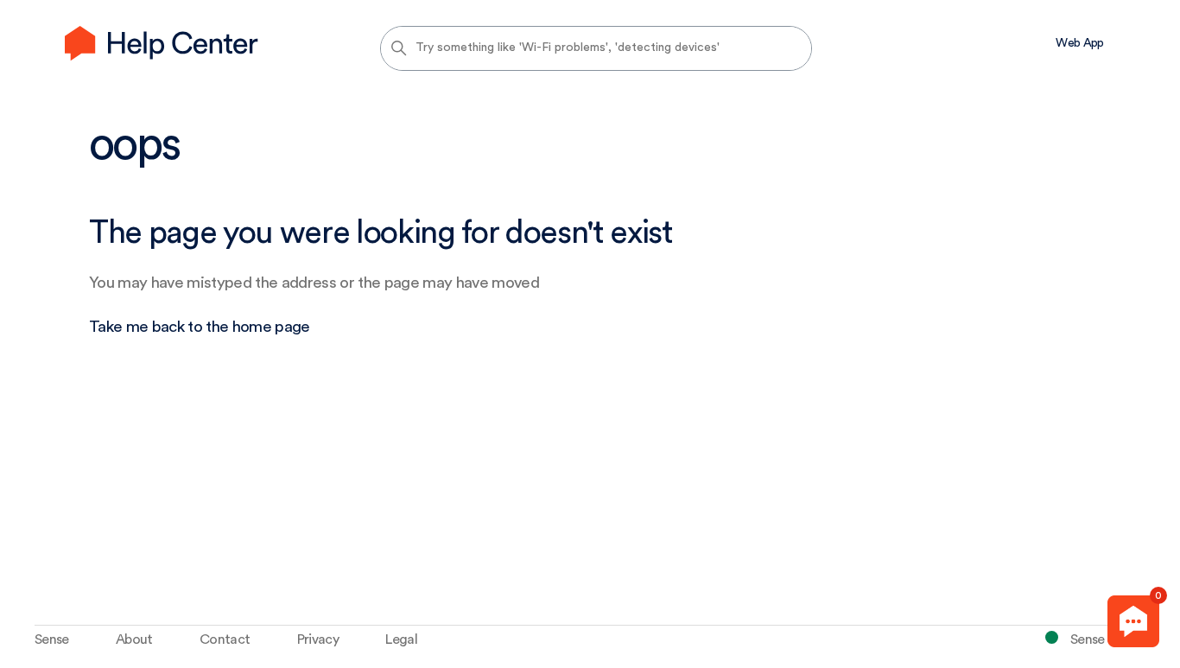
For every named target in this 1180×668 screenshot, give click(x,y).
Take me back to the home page (199, 327)
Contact (225, 639)
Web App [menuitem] (1079, 43)
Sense (52, 639)
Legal (401, 639)
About (134, 639)
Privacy (318, 639)
